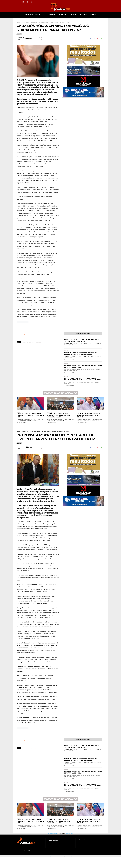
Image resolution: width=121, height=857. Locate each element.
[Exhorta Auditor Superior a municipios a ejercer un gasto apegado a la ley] (60, 403)
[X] (27, 2)
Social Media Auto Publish (54, 856)
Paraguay (30, 342)
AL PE (41, 38)
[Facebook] (19, 2)
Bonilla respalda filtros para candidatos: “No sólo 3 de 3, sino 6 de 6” (81, 340)
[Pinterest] (97, 38)
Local (66, 338)
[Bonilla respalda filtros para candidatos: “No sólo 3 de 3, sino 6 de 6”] (30, 403)
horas (24, 342)
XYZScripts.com (69, 856)
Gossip (66, 376)
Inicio (18, 22)
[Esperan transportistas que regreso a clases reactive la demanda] (90, 403)
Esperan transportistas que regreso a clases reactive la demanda (83, 366)
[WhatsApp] (101, 38)
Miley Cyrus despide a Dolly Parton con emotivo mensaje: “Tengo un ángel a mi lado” (82, 379)
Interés (23, 22)
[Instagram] (23, 2)
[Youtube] (31, 2)
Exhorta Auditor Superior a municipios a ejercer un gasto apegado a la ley (80, 353)
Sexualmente (39, 342)
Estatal (66, 350)
